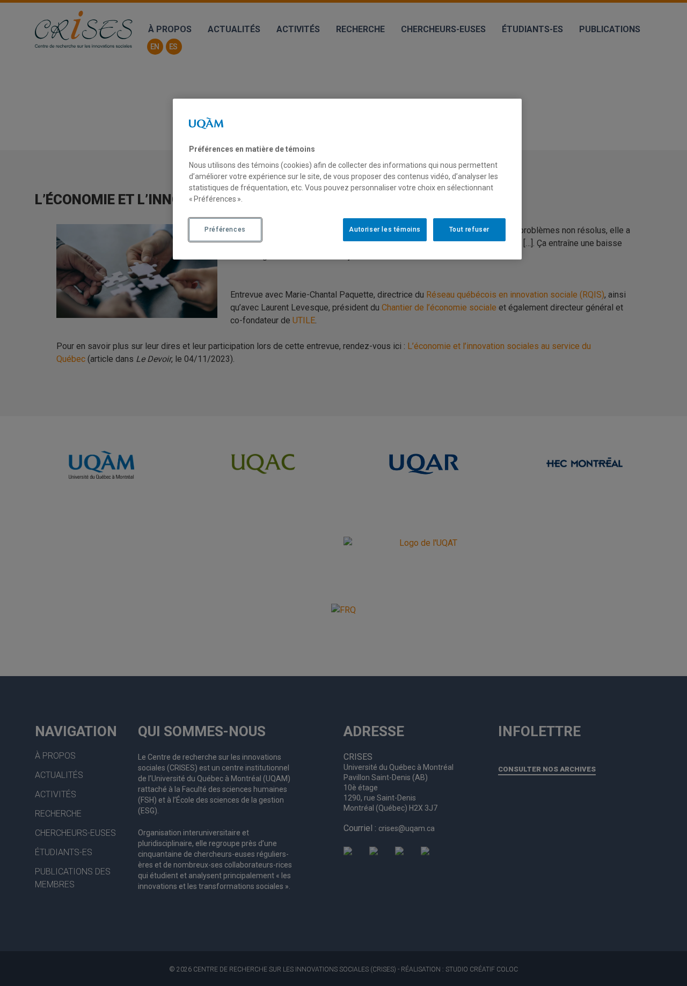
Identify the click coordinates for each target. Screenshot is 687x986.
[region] (347, 179)
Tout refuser (469, 229)
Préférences (225, 229)
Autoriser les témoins (385, 229)
